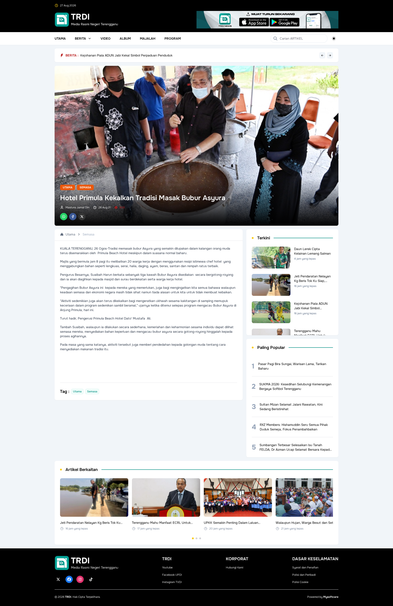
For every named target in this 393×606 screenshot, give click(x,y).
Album (125, 38)
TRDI (68, 597)
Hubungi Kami (234, 567)
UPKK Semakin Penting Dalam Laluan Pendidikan (115, 55)
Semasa (85, 187)
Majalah (147, 38)
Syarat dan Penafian (305, 567)
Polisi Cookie (300, 582)
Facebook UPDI (172, 575)
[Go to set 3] (200, 538)
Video (106, 38)
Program (172, 38)
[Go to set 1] (193, 538)
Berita (80, 38)
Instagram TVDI (172, 582)
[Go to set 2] (196, 538)
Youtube (167, 567)
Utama (60, 38)
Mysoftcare (330, 597)
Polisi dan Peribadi (304, 575)
